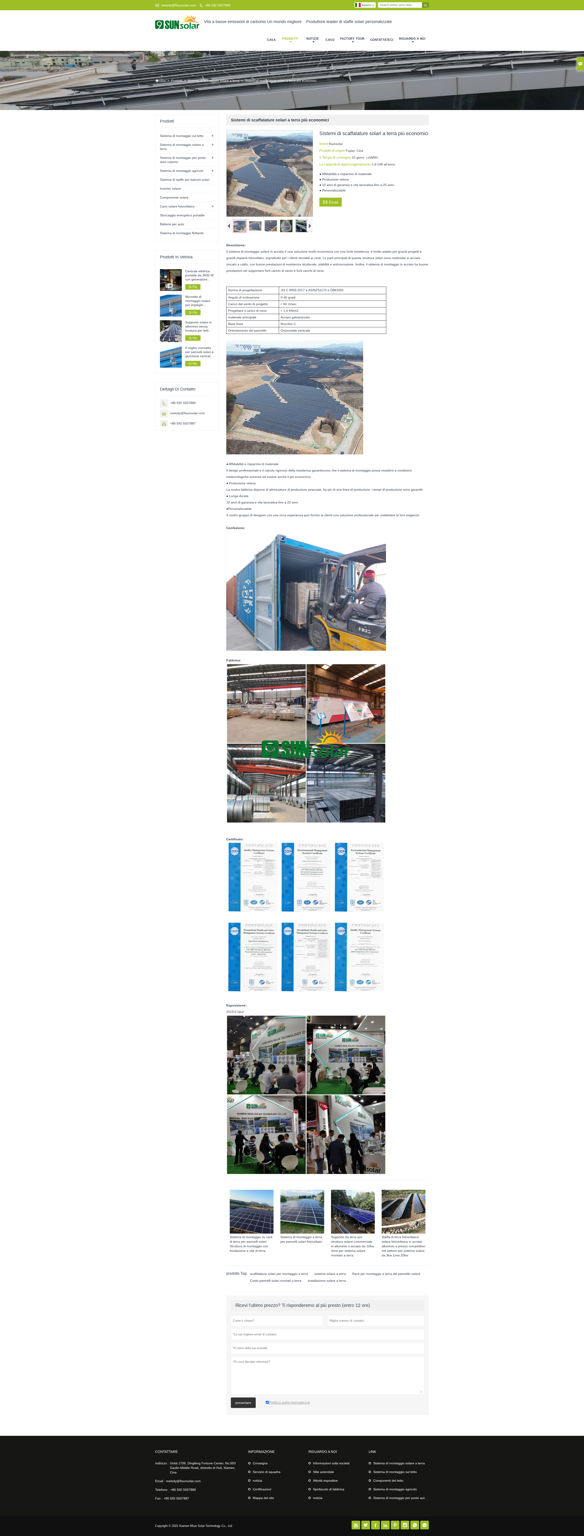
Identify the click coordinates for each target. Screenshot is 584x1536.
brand (324, 144)
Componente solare (174, 197)
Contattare (166, 1452)
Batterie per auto (172, 224)
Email (330, 201)
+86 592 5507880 (217, 5)
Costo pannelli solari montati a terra (275, 1280)
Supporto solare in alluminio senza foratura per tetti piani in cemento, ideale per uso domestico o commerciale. (198, 326)
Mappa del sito (263, 1498)
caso (330, 40)
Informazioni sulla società (331, 1463)
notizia (257, 1480)
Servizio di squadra (266, 1472)
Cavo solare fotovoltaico (177, 206)
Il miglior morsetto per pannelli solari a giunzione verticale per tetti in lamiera (199, 352)
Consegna (260, 1463)
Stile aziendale (323, 1472)
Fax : (158, 1498)
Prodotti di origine (332, 150)
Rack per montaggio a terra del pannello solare (386, 1274)
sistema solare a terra (330, 1274)
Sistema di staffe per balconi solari (184, 179)
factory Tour (352, 38)
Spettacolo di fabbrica (328, 1489)
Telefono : (162, 1489)
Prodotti (290, 38)
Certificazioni (262, 1489)
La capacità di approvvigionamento (345, 164)
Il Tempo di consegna (335, 157)
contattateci (382, 40)
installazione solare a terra (327, 1280)
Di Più (193, 287)
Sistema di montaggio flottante (182, 233)
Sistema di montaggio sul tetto (181, 136)
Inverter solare (170, 188)
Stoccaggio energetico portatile (182, 215)
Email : (160, 1481)
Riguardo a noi (412, 38)
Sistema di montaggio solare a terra (213, 80)
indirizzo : (162, 1463)
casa (271, 40)
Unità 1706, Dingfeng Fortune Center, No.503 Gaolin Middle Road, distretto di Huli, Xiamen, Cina (203, 1467)
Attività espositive (325, 1480)
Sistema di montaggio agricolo (181, 171)
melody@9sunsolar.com (178, 5)
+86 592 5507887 (183, 423)
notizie (312, 38)
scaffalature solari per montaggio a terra (279, 1274)
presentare (243, 1403)
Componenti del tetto (388, 1480)
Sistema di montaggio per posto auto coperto (405, 1498)
